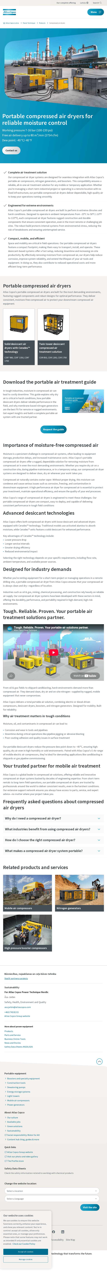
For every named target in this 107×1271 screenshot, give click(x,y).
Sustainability (13, 1130)
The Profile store (15, 1161)
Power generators (16, 1104)
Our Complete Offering (66, 3)
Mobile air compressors (18, 1100)
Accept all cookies (25, 1252)
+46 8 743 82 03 (11, 1012)
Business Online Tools (14, 1039)
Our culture (12, 1117)
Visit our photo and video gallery (22, 1156)
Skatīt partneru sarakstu (16, 978)
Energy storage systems (18, 1091)
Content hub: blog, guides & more (23, 1139)
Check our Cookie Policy (24, 1243)
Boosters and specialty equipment (23, 1078)
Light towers (13, 1096)
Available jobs (13, 1121)
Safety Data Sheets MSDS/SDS (18, 1046)
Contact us (11, 150)
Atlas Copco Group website (17, 1016)
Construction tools (16, 1082)
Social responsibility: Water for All (23, 1135)
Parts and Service (12, 1035)
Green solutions (14, 1126)
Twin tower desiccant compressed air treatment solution (52, 347)
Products (8, 1031)
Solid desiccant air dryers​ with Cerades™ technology (17, 347)
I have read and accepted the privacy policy (43, 172)
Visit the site (90, 1207)
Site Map (70, 1239)
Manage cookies (25, 1259)
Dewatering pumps (16, 1087)
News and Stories (12, 1042)
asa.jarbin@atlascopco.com (17, 1007)
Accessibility (57, 1239)
